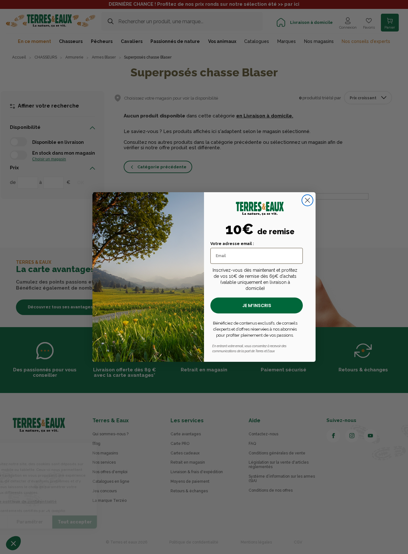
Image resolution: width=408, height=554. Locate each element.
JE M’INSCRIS (256, 305)
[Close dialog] (307, 200)
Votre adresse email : (232, 244)
